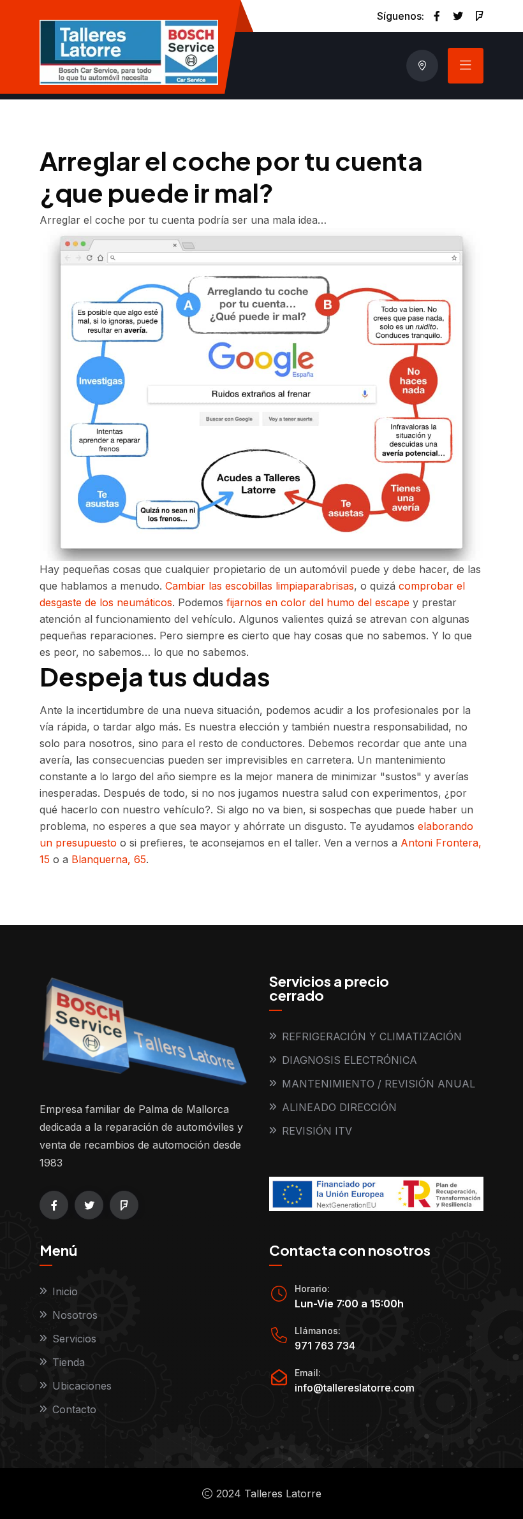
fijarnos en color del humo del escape (317, 602)
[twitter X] (458, 16)
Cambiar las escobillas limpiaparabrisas (259, 585)
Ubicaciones (82, 1385)
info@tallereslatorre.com (355, 1387)
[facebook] (437, 16)
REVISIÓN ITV (317, 1130)
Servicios (74, 1338)
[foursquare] (479, 16)
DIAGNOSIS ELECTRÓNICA (349, 1060)
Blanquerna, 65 (108, 859)
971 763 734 (325, 1345)
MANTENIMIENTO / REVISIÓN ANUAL (378, 1083)
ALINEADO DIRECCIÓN (339, 1107)
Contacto (74, 1409)
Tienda (68, 1362)
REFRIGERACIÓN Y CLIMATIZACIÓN (372, 1036)
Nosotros (75, 1315)
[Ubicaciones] (422, 66)
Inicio (65, 1291)
